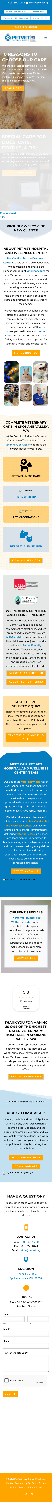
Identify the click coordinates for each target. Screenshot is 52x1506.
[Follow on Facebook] (20, 1411)
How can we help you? (15, 1270)
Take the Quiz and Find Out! (26, 654)
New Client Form (40, 18)
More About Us (26, 270)
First (4, 1241)
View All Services (26, 478)
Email (6, 1246)
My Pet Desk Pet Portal (17, 11)
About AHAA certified (26, 590)
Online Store (39, 11)
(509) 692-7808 (30, 1159)
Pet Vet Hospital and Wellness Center (23, 75)
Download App (26, 1083)
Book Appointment (26, 27)
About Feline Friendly (26, 599)
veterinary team (31, 699)
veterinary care (36, 188)
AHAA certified (15, 554)
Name (7, 1231)
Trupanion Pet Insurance (15, 18)
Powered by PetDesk (26, 1400)
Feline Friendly (32, 563)
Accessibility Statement (30, 1405)
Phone (6, 1258)
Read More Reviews (26, 994)
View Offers (26, 875)
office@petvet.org (30, 1168)
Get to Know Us (26, 788)
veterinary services (17, 362)
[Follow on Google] (31, 1411)
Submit (10, 1311)
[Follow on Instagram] (26, 1411)
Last (29, 1241)
